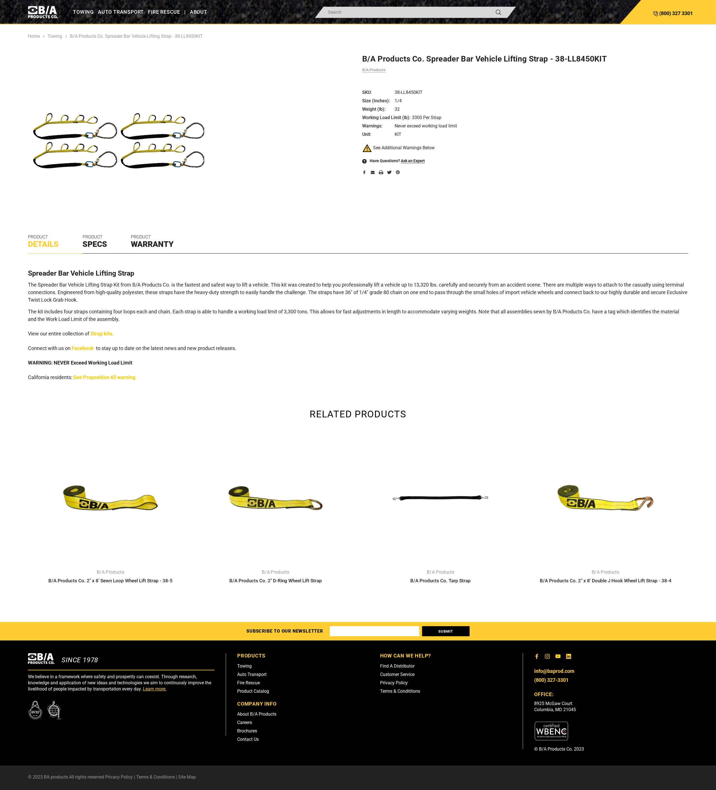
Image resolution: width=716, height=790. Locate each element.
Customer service (397, 674)
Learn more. (154, 689)
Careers (244, 722)
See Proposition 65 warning (104, 377)
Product (43, 241)
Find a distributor (397, 666)
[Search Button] (498, 12)
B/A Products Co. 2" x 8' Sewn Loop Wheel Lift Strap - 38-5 (110, 580)
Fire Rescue (248, 682)
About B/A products (256, 714)
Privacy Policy (394, 682)
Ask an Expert (413, 161)
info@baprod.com (554, 671)
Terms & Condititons (400, 691)
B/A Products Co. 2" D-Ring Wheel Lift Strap (275, 580)
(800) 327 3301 (675, 13)
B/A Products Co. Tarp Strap (440, 580)
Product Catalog (253, 691)
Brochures (247, 731)
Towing (244, 666)
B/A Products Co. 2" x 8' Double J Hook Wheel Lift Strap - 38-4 (606, 580)
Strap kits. (102, 334)
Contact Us (248, 739)
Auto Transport (252, 674)
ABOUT (198, 12)
